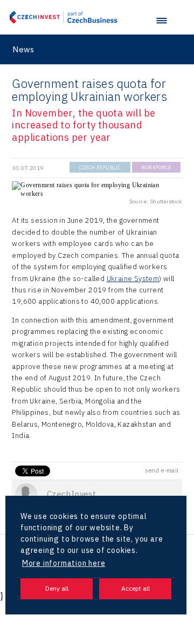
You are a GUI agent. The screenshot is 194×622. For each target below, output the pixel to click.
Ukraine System (133, 278)
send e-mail (161, 470)
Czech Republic (100, 167)
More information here (64, 563)
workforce (156, 167)
